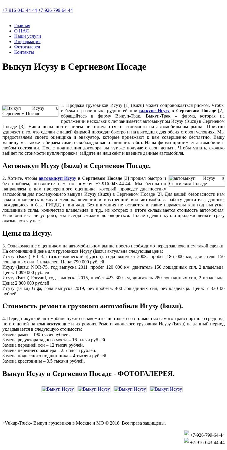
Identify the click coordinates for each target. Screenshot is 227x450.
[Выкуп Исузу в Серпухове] (132, 389)
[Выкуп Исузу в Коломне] (96, 389)
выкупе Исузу (154, 110)
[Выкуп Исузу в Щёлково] (60, 389)
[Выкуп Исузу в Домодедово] (167, 389)
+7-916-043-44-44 (19, 10)
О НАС (21, 30)
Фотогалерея (27, 46)
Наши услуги (27, 36)
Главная (22, 25)
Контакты (24, 52)
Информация (27, 41)
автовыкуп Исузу (57, 178)
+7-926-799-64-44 (55, 10)
